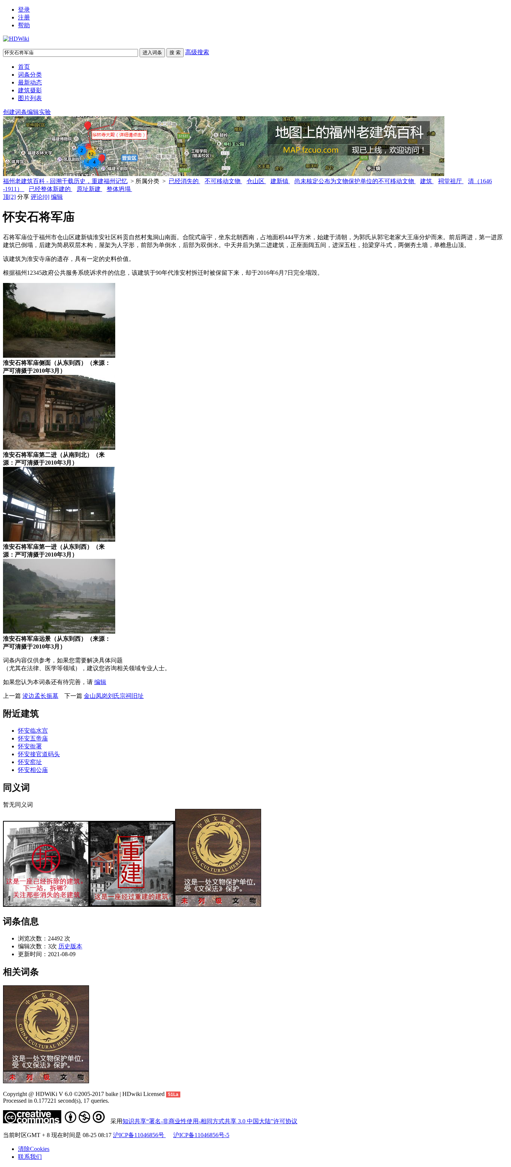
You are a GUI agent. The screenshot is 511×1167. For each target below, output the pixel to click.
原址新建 (89, 189)
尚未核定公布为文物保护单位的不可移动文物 (355, 181)
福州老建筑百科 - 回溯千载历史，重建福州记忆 (65, 181)
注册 (24, 17)
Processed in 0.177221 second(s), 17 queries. (56, 1100)
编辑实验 (39, 112)
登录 (24, 9)
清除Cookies (33, 1149)
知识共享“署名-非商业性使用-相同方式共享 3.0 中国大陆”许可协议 (209, 1121)
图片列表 (30, 98)
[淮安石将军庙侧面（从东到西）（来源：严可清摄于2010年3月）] (59, 355)
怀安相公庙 (33, 770)
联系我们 (30, 1157)
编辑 (57, 197)
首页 (24, 67)
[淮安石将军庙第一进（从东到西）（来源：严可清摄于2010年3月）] (59, 539)
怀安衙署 (30, 746)
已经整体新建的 (50, 189)
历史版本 (70, 946)
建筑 (427, 181)
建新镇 (280, 181)
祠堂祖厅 (450, 181)
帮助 (24, 25)
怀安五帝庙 (33, 738)
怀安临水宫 (33, 730)
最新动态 (30, 82)
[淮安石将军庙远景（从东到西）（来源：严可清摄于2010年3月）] (59, 631)
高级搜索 (197, 52)
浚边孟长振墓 (40, 696)
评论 (40, 197)
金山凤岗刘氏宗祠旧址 (114, 696)
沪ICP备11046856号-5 (201, 1135)
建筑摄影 (30, 90)
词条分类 (30, 74)
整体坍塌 (119, 189)
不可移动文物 (223, 181)
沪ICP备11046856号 (139, 1135)
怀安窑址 (30, 762)
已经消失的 (184, 181)
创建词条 (15, 112)
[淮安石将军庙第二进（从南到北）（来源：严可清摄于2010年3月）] (59, 447)
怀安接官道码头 (39, 754)
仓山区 (256, 181)
